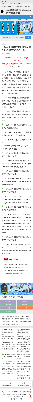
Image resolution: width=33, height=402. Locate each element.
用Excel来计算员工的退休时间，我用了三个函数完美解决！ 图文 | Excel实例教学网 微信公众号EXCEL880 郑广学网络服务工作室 (16, 321)
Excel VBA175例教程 (15, 3)
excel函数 (8, 301)
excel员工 (24, 301)
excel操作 (8, 304)
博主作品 (27, 6)
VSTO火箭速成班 (18, 6)
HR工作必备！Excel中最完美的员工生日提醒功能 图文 (23, 363)
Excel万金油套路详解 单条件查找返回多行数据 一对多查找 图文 (24, 351)
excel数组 (24, 304)
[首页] (30, 383)
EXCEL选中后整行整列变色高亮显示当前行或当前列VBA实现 (16, 272)
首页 (2, 19)
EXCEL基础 (8, 19)
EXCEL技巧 (16, 19)
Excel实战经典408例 (6, 6)
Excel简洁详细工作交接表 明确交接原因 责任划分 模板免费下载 (16, 266)
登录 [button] (4, 1)
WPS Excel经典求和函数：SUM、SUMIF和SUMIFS (8, 339)
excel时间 (8, 308)
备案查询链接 (19, 396)
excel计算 (24, 308)
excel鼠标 (8, 311)
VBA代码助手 (4, 3)
